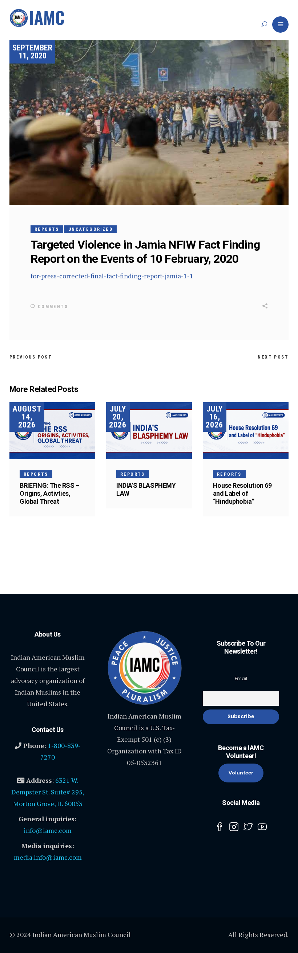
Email (241, 678)
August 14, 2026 (27, 416)
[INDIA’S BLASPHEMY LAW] (149, 430)
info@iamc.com (48, 830)
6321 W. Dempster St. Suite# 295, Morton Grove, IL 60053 (47, 792)
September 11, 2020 (32, 51)
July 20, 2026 (117, 416)
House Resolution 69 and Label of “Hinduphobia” (242, 493)
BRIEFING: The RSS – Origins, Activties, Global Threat (49, 493)
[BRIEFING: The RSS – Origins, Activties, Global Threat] (52, 430)
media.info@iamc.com (48, 857)
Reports (47, 229)
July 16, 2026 (214, 416)
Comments (52, 306)
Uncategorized (90, 229)
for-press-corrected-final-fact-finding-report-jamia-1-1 (112, 275)
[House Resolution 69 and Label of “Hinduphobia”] (246, 430)
